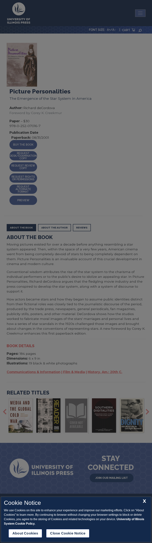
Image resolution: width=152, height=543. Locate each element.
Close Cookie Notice (67, 533)
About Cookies (25, 533)
